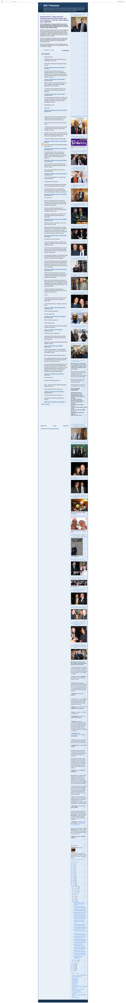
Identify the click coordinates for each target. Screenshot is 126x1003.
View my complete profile (77, 859)
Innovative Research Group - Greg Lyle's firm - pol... (79, 942)
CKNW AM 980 (75, 979)
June (75, 896)
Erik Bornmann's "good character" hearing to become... (78, 903)
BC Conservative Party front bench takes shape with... (79, 940)
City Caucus (75, 977)
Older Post (65, 425)
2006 (73, 970)
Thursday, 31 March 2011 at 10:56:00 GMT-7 (55, 307)
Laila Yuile (74, 987)
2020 (73, 870)
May (75, 897)
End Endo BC (75, 982)
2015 (73, 878)
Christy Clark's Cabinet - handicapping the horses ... (80, 951)
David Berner (75, 980)
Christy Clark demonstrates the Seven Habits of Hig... (79, 953)
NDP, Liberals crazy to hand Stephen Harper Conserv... (79, 915)
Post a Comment (45, 404)
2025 (73, 865)
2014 (73, 880)
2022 (73, 868)
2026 (73, 863)
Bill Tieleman (51, 5)
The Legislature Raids (77, 991)
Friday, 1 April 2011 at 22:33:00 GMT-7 (53, 345)
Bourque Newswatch (76, 976)
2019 (73, 872)
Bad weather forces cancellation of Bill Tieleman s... (78, 957)
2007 (73, 968)
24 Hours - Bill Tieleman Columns (79, 975)
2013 (73, 881)
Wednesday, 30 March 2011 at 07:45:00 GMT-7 (55, 148)
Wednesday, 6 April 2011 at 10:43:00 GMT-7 (54, 401)
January (75, 961)
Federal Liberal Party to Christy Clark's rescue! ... (79, 945)
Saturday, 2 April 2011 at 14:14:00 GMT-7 (54, 373)
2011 (73, 885)
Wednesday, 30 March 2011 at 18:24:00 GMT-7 (55, 269)
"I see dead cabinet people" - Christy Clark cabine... (79, 937)
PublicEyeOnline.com (76, 734)
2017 (73, 875)
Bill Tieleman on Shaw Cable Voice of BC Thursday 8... (79, 918)
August (75, 893)
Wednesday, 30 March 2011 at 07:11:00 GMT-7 (55, 141)
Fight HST (74, 983)
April (75, 899)
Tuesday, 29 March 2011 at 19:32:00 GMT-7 (54, 79)
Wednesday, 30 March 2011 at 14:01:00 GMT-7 (55, 194)
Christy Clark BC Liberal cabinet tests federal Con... (79, 934)
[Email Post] (62, 50)
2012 (73, 883)
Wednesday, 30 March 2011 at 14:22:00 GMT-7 (55, 219)
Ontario (58, 39)
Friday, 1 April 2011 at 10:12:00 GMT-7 (53, 329)
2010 (73, 963)
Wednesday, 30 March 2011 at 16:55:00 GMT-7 (55, 235)
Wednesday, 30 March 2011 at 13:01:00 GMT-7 (55, 173)
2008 (73, 967)
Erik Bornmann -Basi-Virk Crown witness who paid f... (80, 910)
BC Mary (46, 111)
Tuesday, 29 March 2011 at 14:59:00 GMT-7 (54, 67)
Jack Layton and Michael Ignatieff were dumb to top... (80, 907)
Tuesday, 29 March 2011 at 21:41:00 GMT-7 (54, 94)
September (76, 891)
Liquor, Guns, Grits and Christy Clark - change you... (78, 921)
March (75, 901)
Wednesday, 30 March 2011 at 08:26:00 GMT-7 (55, 160)
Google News (75, 984)
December (76, 886)
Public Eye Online (76, 990)
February (76, 960)
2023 (73, 867)
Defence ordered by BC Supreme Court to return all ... (79, 931)
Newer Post (43, 425)
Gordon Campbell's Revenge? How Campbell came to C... (80, 927)
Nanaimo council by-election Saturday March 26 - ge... (79, 912)
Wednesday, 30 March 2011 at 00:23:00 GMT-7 (55, 110)
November (76, 888)
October (75, 889)
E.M (45, 142)
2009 (73, 965)
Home (54, 425)
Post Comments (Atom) (53, 428)
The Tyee (74, 993)
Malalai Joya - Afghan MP (77, 989)
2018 (73, 873)
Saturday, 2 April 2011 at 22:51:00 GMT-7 (54, 391)
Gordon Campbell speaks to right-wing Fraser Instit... (79, 925)
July (75, 894)
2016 (73, 877)
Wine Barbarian (75, 997)
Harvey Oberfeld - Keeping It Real (79, 986)
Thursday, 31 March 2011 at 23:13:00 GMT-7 (55, 316)
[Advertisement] (48, 415)
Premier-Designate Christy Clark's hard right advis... (79, 948)
